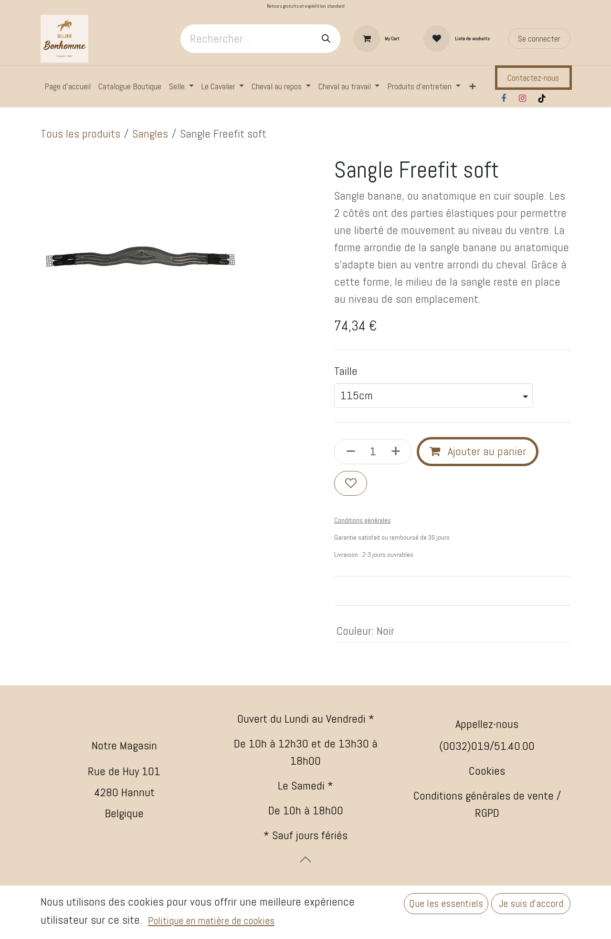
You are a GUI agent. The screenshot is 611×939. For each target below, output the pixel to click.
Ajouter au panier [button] (485, 451)
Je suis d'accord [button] (531, 903)
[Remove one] (348, 451)
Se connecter (539, 38)
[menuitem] (68, 86)
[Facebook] (503, 98)
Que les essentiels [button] (446, 903)
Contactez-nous (533, 77)
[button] (305, 859)
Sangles (150, 133)
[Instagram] (522, 98)
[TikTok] (541, 98)
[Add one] (398, 451)
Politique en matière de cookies (211, 920)
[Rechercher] (326, 38)
